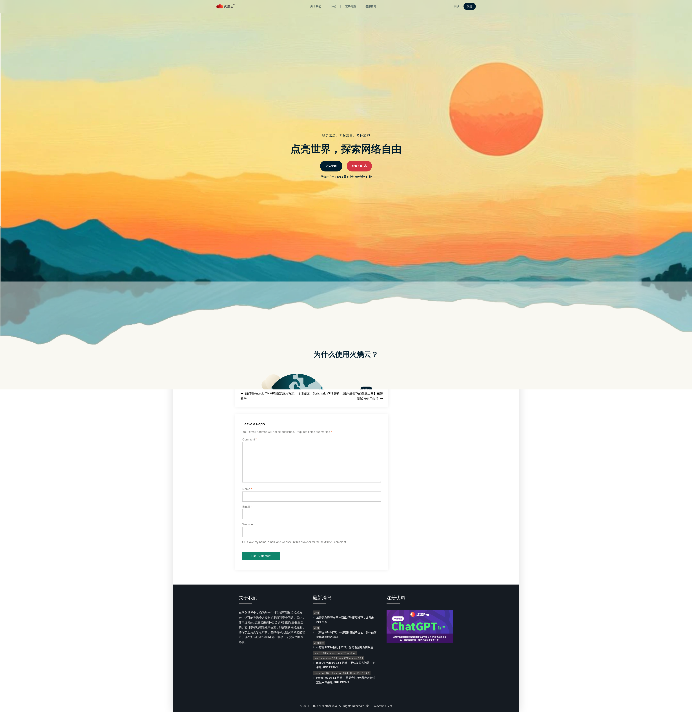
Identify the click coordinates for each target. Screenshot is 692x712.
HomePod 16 (321, 673)
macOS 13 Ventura (324, 653)
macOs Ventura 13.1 (325, 658)
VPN (316, 612)
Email (247, 506)
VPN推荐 (319, 642)
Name (247, 489)
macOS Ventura (347, 653)
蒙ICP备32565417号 (379, 705)
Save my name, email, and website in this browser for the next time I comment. (297, 542)
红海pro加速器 (328, 705)
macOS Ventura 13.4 (351, 658)
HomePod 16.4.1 (359, 673)
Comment (249, 439)
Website (247, 524)
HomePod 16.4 (339, 673)
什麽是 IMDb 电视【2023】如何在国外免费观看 (344, 647)
